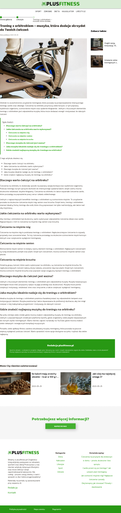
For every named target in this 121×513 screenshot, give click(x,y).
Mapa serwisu (39, 509)
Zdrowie (48, 11)
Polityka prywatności (17, 509)
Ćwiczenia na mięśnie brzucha (21, 139)
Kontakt (12, 492)
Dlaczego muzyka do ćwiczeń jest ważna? (25, 142)
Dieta (57, 11)
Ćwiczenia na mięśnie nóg (19, 132)
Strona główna (6, 19)
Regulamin (56, 509)
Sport (38, 11)
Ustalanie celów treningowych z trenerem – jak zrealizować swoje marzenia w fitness (112, 61)
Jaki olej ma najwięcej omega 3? (103, 375)
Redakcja (12, 487)
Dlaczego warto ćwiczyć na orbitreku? (24, 125)
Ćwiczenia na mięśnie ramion (20, 136)
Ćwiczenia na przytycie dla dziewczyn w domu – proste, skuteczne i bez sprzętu (96, 460)
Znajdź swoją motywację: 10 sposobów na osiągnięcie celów (111, 44)
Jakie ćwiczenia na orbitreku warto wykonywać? (28, 129)
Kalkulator (68, 11)
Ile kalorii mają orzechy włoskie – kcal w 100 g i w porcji (45, 375)
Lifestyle (81, 11)
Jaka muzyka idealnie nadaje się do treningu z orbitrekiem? (34, 146)
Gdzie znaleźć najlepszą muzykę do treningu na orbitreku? (34, 150)
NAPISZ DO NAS (60, 426)
